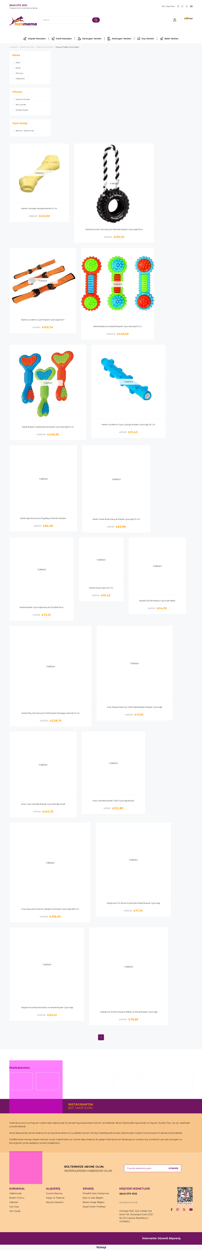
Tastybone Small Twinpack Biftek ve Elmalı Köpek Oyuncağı (128, 1012)
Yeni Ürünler (21, 104)
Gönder (173, 1168)
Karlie (18, 68)
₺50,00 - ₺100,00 (25, 131)
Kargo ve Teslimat (55, 1197)
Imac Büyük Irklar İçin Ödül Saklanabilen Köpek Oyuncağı (134, 707)
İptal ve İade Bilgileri (93, 1197)
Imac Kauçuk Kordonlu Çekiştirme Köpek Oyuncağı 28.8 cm (50, 909)
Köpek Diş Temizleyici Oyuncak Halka (157, 600)
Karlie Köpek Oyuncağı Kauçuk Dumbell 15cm (42, 607)
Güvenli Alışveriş (54, 1193)
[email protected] (128, 1202)
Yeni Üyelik (14, 1211)
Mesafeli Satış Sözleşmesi (96, 1193)
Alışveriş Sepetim (55, 1202)
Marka (16, 55)
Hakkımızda (15, 1193)
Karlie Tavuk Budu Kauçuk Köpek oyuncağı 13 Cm (116, 519)
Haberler (13, 1202)
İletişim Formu (16, 1197)
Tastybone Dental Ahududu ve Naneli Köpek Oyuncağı (47, 1007)
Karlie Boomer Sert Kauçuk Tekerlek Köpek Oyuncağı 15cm (114, 229)
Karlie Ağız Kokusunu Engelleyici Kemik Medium (43, 518)
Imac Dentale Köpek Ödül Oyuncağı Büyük (113, 800)
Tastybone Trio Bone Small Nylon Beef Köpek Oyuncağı (133, 903)
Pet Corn (19, 73)
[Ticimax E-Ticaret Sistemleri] (101, 1247)
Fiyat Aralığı (19, 123)
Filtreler (17, 91)
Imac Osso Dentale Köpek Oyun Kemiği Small (43, 804)
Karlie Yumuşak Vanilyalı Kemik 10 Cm (39, 208)
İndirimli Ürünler (23, 99)
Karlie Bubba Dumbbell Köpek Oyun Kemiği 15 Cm (117, 326)
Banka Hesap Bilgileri (93, 1202)
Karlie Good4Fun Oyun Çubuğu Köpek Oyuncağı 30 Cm (128, 424)
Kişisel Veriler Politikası (94, 1206)
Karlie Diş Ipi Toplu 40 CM (101, 588)
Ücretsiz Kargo (22, 110)
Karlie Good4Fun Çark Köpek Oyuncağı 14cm (42, 320)
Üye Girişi (14, 1206)
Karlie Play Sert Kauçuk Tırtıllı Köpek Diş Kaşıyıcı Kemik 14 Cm (51, 713)
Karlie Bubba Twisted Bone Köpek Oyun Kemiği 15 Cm (48, 427)
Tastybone (20, 78)
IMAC (18, 62)
